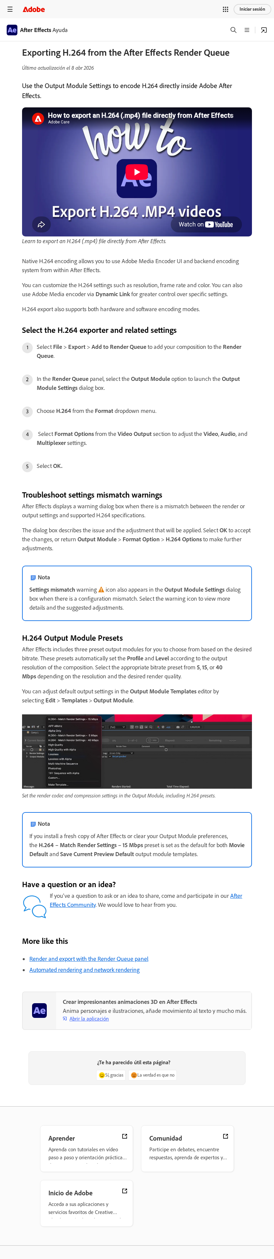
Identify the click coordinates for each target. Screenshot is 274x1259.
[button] (225, 9)
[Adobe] (33, 9)
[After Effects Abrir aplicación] (264, 30)
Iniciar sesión (252, 9)
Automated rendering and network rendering (84, 970)
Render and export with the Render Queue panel (88, 959)
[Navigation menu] (10, 9)
